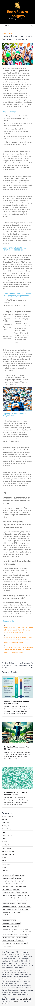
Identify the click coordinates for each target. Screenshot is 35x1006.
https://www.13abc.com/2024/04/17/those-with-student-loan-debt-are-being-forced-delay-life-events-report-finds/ (18, 650)
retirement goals (24, 934)
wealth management (8, 946)
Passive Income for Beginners (11, 912)
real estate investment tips (24, 932)
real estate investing (9, 932)
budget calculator (8, 878)
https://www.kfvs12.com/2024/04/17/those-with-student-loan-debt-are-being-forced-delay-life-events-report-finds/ (19, 630)
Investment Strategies (9, 903)
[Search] (31, 26)
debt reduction (7, 889)
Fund (3, 832)
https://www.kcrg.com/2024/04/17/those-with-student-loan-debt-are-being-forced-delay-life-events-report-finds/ (18, 640)
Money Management (25, 906)
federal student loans (9, 892)
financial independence (9, 895)
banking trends (19, 875)
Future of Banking (7, 835)
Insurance (5, 841)
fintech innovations (8, 898)
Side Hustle (5, 861)
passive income (23, 909)
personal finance (23, 929)
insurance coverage (22, 901)
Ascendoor (17, 1001)
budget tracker (7, 884)
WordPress (5, 1003)
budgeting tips (21, 881)
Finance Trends (6, 829)
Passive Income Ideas (9, 915)
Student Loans (7, 33)
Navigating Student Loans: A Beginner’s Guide (15, 793)
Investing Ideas (6, 845)
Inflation (4, 838)
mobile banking (22, 903)
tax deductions (7, 943)
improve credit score (9, 901)
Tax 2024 (4, 867)
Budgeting (5, 819)
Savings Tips (5, 857)
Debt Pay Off (5, 826)
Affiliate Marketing (7, 816)
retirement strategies (9, 940)
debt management (21, 886)
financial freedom (22, 892)
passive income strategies (10, 926)
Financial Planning (23, 895)
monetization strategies (9, 906)
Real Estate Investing (8, 851)
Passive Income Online (9, 920)
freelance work (20, 898)
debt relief (16, 889)
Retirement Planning (8, 854)
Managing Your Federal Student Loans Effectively (16, 702)
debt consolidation (8, 886)
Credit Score (5, 822)
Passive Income (6, 848)
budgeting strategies (9, 881)
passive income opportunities (11, 923)
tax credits (20, 940)
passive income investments (11, 917)
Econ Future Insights (17, 14)
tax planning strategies (20, 943)
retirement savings (22, 937)
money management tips (10, 909)
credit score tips (18, 884)
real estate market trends (10, 934)
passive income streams (10, 929)
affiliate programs (8, 875)
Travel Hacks (5, 870)
